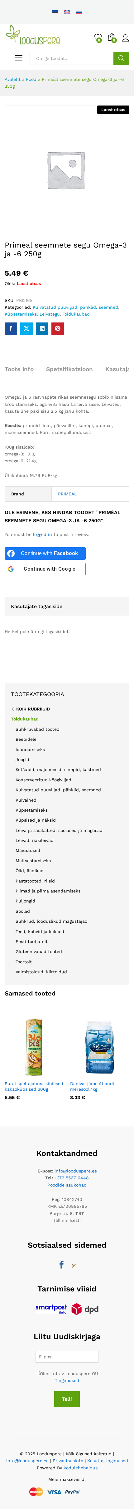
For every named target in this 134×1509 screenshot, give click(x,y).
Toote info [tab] (19, 369)
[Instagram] (74, 1266)
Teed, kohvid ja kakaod (40, 931)
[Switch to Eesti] (55, 12)
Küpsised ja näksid (36, 820)
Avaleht (13, 79)
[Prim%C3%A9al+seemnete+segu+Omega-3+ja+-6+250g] (26, 328)
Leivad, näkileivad (35, 840)
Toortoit (24, 961)
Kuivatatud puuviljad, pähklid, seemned (75, 307)
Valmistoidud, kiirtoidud (41, 971)
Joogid (22, 759)
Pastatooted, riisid (35, 880)
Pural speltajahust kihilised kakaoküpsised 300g (34, 1086)
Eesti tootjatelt (32, 941)
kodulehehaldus (81, 1467)
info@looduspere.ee (76, 1170)
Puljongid (25, 900)
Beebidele (26, 739)
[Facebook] (62, 1265)
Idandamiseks (30, 749)
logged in (42, 534)
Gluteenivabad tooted (39, 951)
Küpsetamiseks (21, 314)
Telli (67, 1399)
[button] (24, 1073)
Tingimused (67, 1380)
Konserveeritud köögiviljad (43, 779)
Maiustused (28, 850)
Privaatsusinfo (68, 1460)
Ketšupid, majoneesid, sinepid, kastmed (58, 769)
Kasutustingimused (107, 1460)
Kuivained (26, 800)
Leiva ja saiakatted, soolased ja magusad (59, 830)
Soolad (23, 911)
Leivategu (50, 314)
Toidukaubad (76, 314)
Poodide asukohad (67, 1184)
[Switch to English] (67, 12)
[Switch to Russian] (79, 12)
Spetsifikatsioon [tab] (69, 369)
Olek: (10, 283)
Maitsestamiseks (33, 860)
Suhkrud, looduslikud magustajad (52, 921)
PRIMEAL (67, 493)
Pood (31, 79)
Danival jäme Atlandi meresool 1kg (92, 1086)
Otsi (121, 58)
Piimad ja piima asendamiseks (48, 890)
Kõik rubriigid (33, 708)
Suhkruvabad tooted (38, 729)
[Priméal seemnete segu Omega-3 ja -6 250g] (11, 328)
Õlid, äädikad (30, 870)
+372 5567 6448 (72, 1177)
